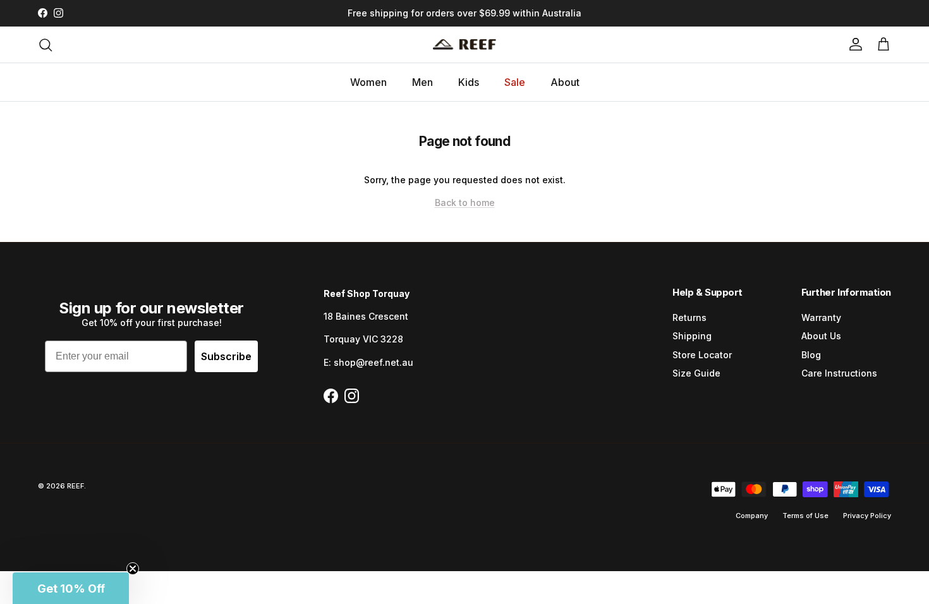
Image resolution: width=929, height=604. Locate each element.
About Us (821, 335)
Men (422, 82)
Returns (689, 317)
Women (368, 82)
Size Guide (696, 373)
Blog (811, 354)
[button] (71, 588)
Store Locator (702, 354)
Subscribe (226, 356)
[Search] (45, 44)
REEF (75, 485)
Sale (514, 82)
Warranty (821, 317)
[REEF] (464, 44)
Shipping (692, 335)
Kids (468, 82)
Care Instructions (839, 373)
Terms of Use (805, 515)
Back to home (465, 202)
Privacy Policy (867, 515)
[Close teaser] (132, 568)
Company (752, 515)
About (565, 82)
